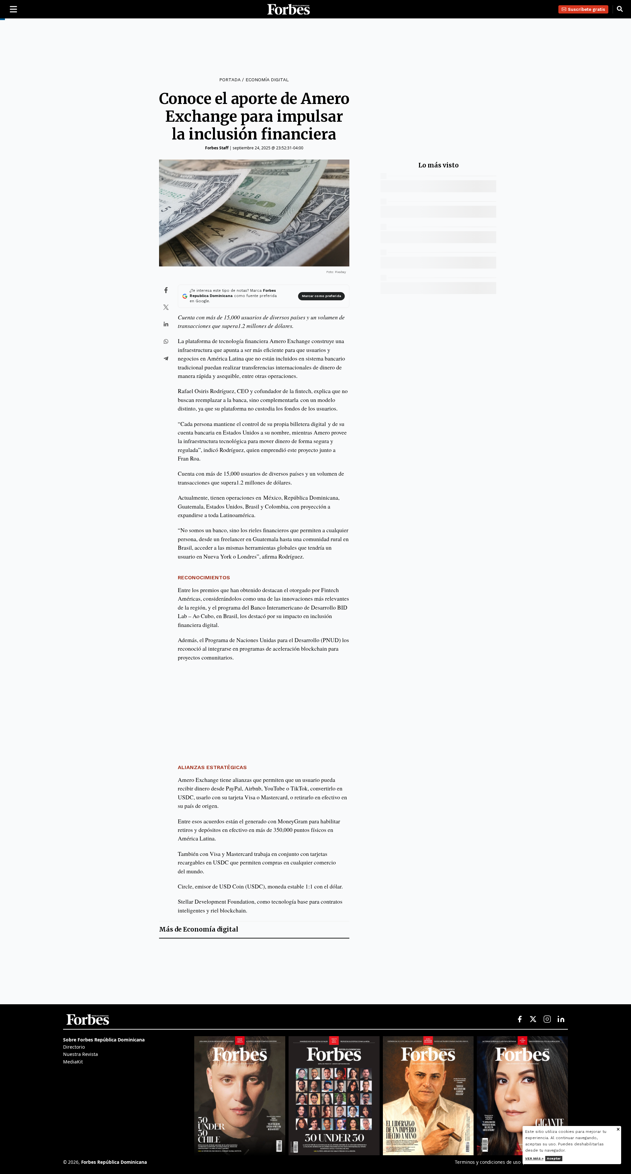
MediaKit (73, 1062)
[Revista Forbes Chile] (239, 1095)
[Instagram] (547, 1019)
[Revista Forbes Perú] (522, 1095)
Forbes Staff (216, 148)
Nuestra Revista (80, 1054)
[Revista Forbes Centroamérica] (428, 1095)
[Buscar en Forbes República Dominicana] (620, 9)
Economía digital (267, 79)
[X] (533, 1019)
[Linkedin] (561, 1019)
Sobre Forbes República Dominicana (104, 1040)
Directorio (74, 1047)
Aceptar (554, 1158)
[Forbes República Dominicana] (288, 9)
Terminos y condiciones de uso (488, 1162)
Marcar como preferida (321, 296)
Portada (229, 79)
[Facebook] (520, 1019)
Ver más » (534, 1158)
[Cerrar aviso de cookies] (618, 1130)
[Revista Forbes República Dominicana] (334, 1095)
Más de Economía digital (198, 929)
